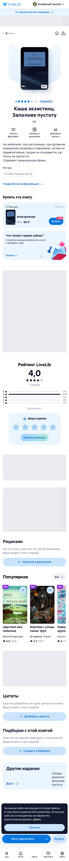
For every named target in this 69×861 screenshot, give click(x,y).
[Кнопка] (23, 590)
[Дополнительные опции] (47, 839)
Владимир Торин (40, 636)
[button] (34, 68)
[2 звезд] (25, 427)
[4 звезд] (44, 427)
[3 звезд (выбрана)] (25, 101)
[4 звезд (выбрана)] (28, 101)
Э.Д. (34, 121)
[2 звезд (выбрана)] (22, 101)
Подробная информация (21, 184)
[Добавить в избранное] (57, 33)
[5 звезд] (31, 101)
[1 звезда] (16, 427)
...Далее (36, 819)
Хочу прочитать (22, 839)
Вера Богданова (13, 636)
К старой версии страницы (32, 12)
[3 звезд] (34, 427)
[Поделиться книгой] (63, 33)
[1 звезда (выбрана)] (19, 101)
